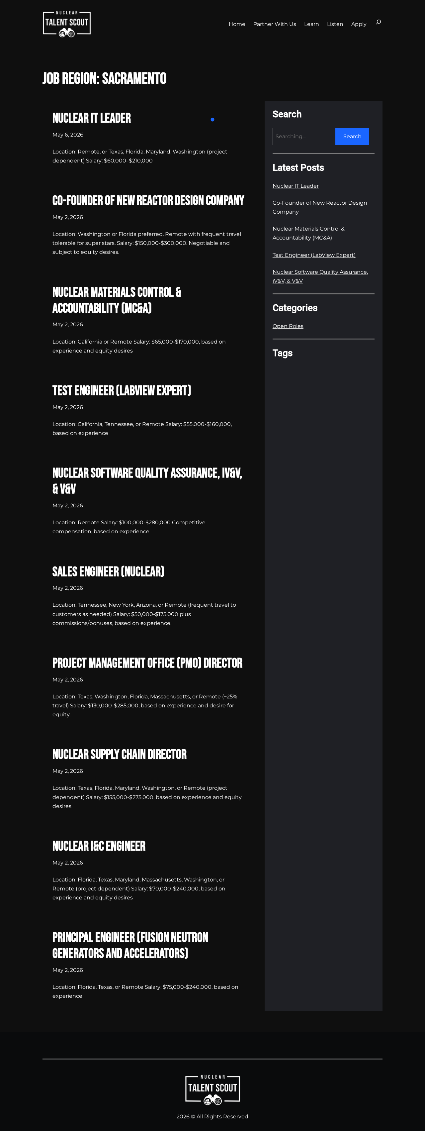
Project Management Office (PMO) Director (147, 663)
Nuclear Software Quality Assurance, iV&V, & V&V (147, 481)
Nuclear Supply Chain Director (119, 755)
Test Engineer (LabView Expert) (121, 391)
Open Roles (288, 326)
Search (352, 136)
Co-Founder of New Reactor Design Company (148, 201)
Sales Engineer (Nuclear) (108, 572)
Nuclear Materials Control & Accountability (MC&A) (116, 301)
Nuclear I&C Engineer (98, 847)
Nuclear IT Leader (91, 119)
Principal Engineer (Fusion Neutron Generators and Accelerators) (130, 946)
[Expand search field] (378, 24)
